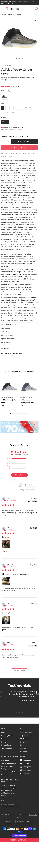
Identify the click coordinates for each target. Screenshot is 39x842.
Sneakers (5, 739)
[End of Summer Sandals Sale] (19, 427)
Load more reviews (19, 670)
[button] (19, 840)
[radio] (4, 96)
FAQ (22, 745)
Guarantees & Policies (9, 772)
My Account (25, 739)
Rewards (23, 751)
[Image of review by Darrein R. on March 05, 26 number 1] (6, 544)
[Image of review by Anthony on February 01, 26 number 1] (6, 581)
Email (3, 800)
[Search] (29, 8)
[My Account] (32, 8)
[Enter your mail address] (17, 804)
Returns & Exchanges (11, 353)
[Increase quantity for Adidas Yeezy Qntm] (8, 141)
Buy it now (19, 147)
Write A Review (19, 475)
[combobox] (28, 490)
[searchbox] (10, 485)
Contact (23, 748)
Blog (3, 775)
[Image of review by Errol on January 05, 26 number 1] (6, 620)
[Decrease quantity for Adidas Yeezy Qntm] (2, 141)
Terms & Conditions (8, 763)
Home (4, 14)
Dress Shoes (6, 745)
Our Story (5, 760)
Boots (3, 742)
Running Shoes (7, 736)
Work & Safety (6, 748)
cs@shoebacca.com (28, 736)
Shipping (5, 348)
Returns (23, 742)
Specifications (8, 325)
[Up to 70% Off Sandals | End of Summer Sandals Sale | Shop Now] (19, 3)
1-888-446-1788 (26, 733)
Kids (3, 733)
